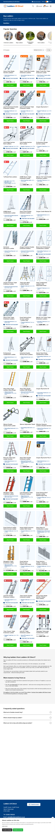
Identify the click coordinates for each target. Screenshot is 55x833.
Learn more (4, 826)
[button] (39, 50)
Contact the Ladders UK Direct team (41, 692)
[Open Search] (33, 6)
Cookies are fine (18, 830)
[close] (53, 818)
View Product (10, 85)
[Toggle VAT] (46, 1)
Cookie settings (7, 830)
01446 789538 (10, 814)
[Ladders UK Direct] (13, 6)
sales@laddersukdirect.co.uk (16, 817)
